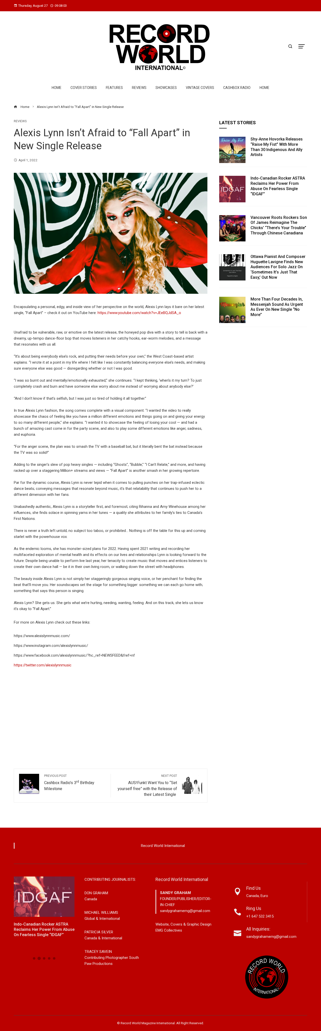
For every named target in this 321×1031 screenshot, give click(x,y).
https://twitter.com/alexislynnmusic (42, 665)
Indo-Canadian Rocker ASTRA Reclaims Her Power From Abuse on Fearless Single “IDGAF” (278, 186)
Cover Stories (83, 88)
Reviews (139, 88)
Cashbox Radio (237, 88)
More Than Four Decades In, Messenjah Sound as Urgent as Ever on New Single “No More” (277, 307)
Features (114, 88)
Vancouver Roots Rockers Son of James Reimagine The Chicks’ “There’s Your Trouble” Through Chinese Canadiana (279, 225)
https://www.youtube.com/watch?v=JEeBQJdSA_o (139, 313)
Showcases (166, 88)
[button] (34, 958)
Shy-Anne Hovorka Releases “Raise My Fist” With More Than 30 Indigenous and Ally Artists (277, 147)
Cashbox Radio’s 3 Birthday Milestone (69, 782)
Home (56, 88)
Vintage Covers (200, 88)
